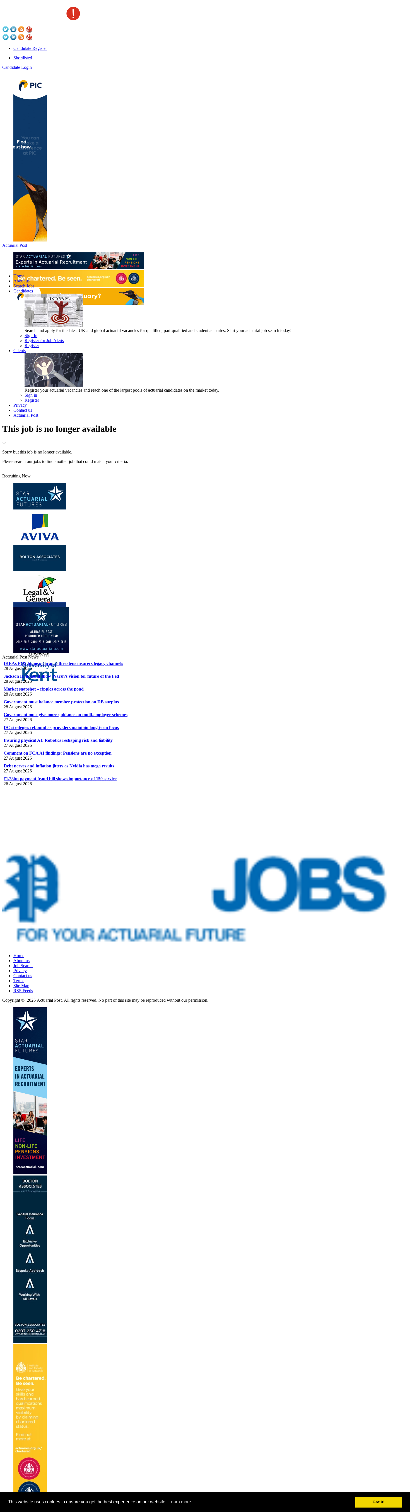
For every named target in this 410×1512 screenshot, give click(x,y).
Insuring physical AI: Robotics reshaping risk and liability (58, 740)
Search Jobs (23, 286)
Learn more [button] (179, 1501)
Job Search (23, 965)
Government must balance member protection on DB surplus (61, 701)
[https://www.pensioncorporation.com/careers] (30, 240)
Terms (18, 980)
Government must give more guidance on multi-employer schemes (65, 714)
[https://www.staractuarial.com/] (78, 267)
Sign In (31, 335)
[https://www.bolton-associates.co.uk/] (30, 1341)
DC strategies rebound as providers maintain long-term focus (61, 727)
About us (21, 281)
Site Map (21, 985)
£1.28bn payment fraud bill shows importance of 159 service (60, 778)
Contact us (22, 410)
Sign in (31, 395)
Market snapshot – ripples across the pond (44, 689)
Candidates (23, 291)
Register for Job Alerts (44, 340)
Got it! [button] (379, 1502)
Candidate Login (17, 67)
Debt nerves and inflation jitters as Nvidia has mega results (59, 766)
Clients (19, 350)
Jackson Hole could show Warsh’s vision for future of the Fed (61, 676)
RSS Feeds (23, 990)
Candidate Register (30, 48)
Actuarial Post (14, 245)
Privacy (20, 405)
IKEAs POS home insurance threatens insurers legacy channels (63, 663)
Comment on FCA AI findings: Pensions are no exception (58, 753)
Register (32, 345)
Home (18, 276)
